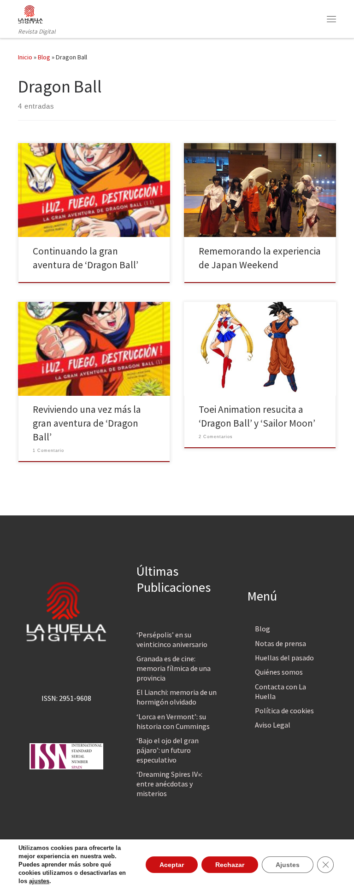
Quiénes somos (279, 671)
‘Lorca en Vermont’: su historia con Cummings (173, 721)
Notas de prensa (280, 643)
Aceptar (171, 864)
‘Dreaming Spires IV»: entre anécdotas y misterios (169, 783)
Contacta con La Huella (280, 691)
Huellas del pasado (284, 657)
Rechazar (229, 864)
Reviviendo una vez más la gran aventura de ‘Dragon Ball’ (87, 423)
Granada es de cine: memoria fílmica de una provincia (173, 668)
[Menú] (331, 18)
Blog (44, 57)
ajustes (39, 881)
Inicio (25, 57)
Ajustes (288, 864)
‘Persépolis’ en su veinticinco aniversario (171, 639)
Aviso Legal (272, 724)
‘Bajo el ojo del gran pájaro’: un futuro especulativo (167, 750)
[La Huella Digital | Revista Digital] (30, 13)
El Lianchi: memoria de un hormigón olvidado (176, 697)
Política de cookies (284, 710)
